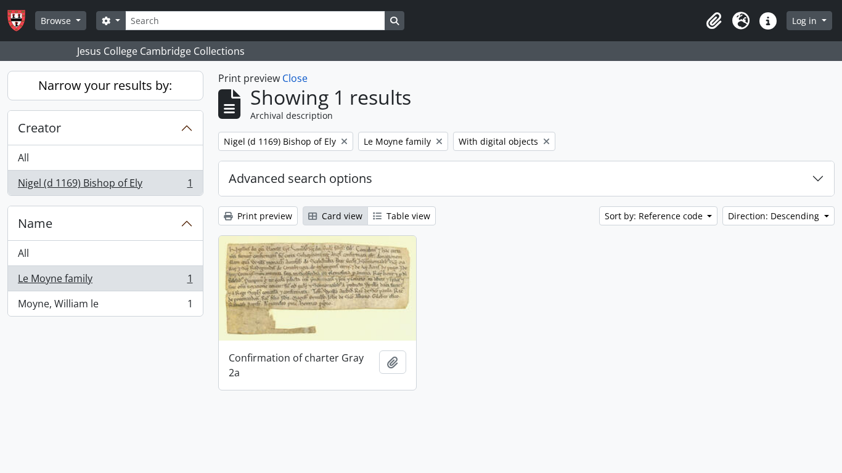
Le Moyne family (105, 281)
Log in (805, 20)
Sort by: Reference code (655, 216)
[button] (713, 20)
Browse (57, 20)
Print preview (263, 216)
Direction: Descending (775, 216)
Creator (39, 127)
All (23, 157)
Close (295, 78)
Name (35, 223)
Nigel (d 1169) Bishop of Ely (105, 185)
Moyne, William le (105, 306)
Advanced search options (300, 178)
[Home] (21, 20)
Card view (340, 216)
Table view (407, 216)
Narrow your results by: (105, 85)
